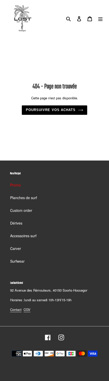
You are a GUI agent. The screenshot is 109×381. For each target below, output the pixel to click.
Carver (15, 248)
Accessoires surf (23, 235)
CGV (27, 309)
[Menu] (100, 18)
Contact (16, 309)
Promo (15, 184)
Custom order (21, 210)
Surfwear (17, 261)
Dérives (16, 223)
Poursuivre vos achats (51, 110)
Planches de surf (23, 197)
